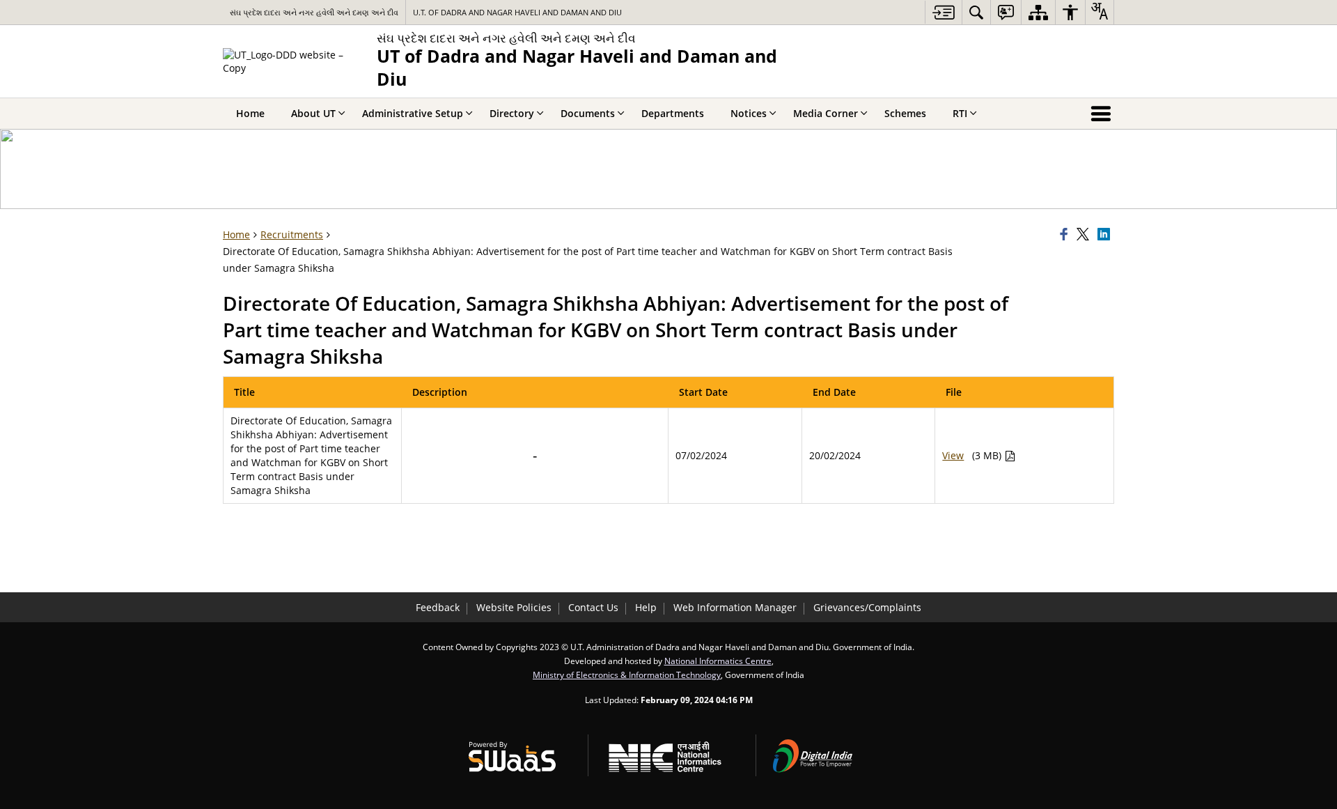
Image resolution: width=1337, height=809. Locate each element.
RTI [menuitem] (960, 113)
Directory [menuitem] (512, 113)
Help (646, 607)
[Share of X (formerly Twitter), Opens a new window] (1085, 234)
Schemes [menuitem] (905, 113)
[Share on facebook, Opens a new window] (1066, 234)
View (953, 455)
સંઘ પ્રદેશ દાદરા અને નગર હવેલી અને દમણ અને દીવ (314, 12)
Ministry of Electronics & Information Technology (627, 674)
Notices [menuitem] (748, 113)
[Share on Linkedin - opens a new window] (1105, 234)
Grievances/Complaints (867, 607)
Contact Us (593, 607)
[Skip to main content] (943, 12)
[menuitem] (976, 12)
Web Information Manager (735, 607)
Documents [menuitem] (588, 113)
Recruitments (291, 234)
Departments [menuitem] (672, 113)
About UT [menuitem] (313, 113)
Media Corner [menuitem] (825, 113)
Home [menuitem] (250, 113)
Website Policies (514, 607)
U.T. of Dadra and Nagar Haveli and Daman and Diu (517, 12)
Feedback (438, 607)
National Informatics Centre (718, 660)
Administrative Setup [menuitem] (412, 113)
